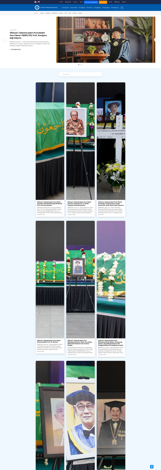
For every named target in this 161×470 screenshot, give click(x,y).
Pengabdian (97, 7)
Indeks (80, 13)
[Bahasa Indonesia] (35, 2)
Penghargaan (106, 7)
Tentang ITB (65, 7)
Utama (42, 13)
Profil (61, 2)
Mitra (81, 2)
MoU (70, 13)
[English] (39, 2)
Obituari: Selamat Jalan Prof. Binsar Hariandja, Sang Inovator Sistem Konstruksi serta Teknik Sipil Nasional (111, 203)
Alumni (75, 2)
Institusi (61, 13)
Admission (103, 2)
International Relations (91, 2)
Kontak (118, 2)
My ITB (110, 2)
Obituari (75, 13)
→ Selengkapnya (15, 49)
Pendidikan (82, 7)
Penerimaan (73, 7)
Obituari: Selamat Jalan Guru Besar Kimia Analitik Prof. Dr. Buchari (49, 341)
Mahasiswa (68, 2)
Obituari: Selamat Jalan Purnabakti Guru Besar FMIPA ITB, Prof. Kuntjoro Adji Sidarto (28, 35)
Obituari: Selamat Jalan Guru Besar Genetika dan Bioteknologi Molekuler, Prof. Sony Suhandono (49, 203)
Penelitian (89, 7)
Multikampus (115, 7)
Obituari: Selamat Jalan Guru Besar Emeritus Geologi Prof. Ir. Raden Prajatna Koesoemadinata (79, 203)
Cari (125, 2)
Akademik (54, 13)
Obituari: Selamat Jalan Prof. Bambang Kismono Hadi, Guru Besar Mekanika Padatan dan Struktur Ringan (80, 343)
